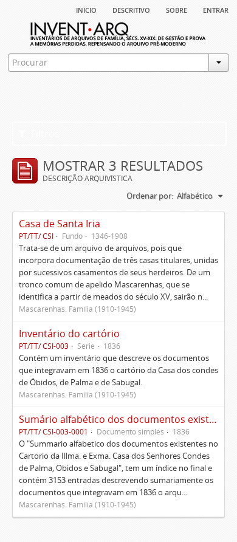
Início (86, 9)
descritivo (131, 9)
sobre (176, 9)
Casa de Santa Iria (59, 223)
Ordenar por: (149, 195)
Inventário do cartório (69, 333)
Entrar (215, 9)
